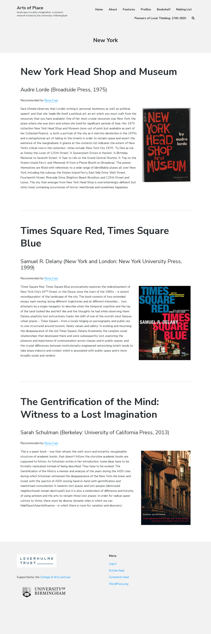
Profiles (146, 9)
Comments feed (119, 577)
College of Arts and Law (55, 577)
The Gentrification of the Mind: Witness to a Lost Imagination (89, 408)
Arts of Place (30, 8)
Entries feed (116, 570)
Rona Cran (51, 100)
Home (99, 9)
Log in (113, 564)
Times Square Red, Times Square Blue (94, 237)
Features (129, 9)
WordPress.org (118, 584)
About (113, 9)
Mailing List (184, 9)
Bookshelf (163, 9)
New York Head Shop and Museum (98, 71)
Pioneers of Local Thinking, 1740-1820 (160, 18)
